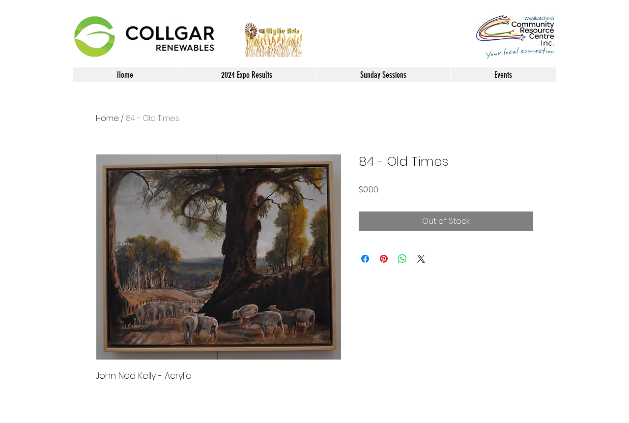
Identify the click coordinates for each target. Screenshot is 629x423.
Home (107, 118)
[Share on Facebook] (365, 259)
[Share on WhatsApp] (402, 259)
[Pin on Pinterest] (384, 259)
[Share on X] (421, 259)
